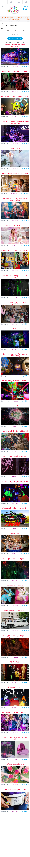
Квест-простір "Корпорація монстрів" (15, 96)
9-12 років (16, 30)
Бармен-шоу (15, 533)
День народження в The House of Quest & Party (15, 355)
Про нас (26, 6)
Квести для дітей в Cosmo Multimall (15, 431)
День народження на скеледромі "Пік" (15, 250)
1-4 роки (3, 30)
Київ (26, 9)
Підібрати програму (15, 38)
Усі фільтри (15, 34)
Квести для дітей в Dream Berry (15, 406)
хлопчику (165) (14, 25)
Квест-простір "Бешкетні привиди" (15, 71)
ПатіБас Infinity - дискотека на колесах (15, 381)
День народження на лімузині (15, 610)
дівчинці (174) (4, 25)
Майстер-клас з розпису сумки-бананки (15, 790)
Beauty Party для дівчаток (15, 225)
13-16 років (24, 30)
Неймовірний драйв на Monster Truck (15, 508)
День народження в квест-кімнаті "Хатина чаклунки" (15, 559)
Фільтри (27, 18)
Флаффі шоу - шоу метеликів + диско (15, 712)
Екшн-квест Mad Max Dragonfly (15, 329)
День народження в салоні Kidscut (15, 173)
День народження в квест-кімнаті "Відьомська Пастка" (15, 636)
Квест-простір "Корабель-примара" (15, 456)
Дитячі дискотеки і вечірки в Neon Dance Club (15, 482)
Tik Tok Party (15, 662)
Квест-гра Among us (15, 687)
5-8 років (9, 30)
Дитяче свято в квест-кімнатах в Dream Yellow (15, 199)
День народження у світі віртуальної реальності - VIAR (15, 122)
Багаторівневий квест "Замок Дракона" (15, 303)
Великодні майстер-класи (15, 585)
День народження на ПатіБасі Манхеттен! (15, 45)
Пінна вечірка (15, 148)
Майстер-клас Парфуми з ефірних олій (15, 738)
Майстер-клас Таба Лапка (15, 764)
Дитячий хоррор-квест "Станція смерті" (15, 276)
